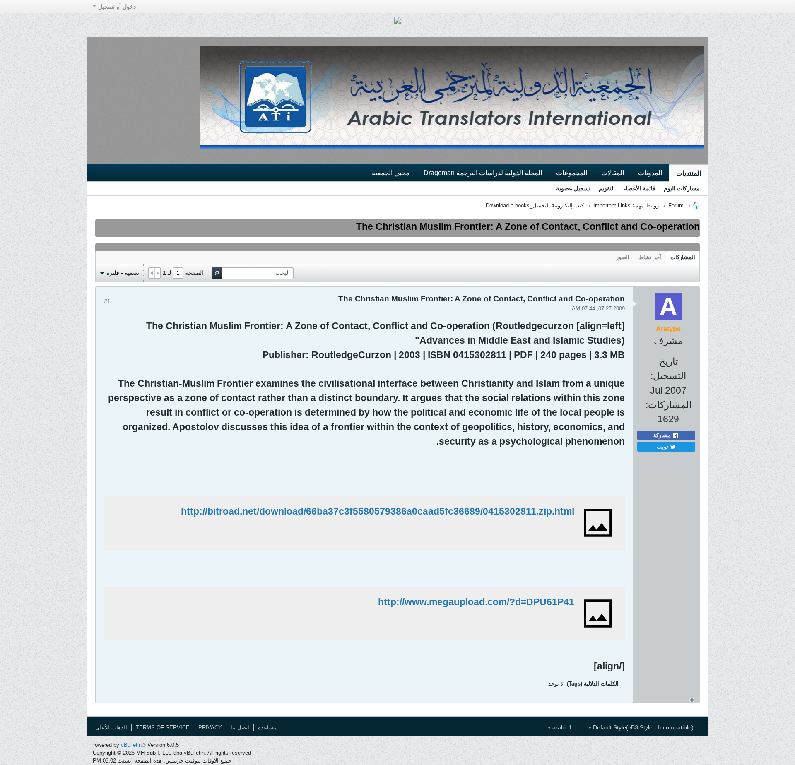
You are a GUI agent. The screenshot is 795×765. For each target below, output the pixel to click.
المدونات (650, 172)
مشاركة (662, 435)
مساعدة (267, 727)
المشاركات (682, 257)
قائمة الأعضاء (639, 188)
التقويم (607, 188)
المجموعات (571, 172)
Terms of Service (163, 727)
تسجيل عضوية (573, 188)
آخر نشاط (649, 257)
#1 (107, 301)
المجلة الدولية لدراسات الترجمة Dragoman (483, 172)
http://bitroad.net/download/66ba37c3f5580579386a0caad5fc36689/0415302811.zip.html (377, 511)
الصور (622, 257)
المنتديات (688, 173)
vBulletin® (133, 745)
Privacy (210, 727)
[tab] (683, 257)
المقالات (612, 172)
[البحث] (217, 273)
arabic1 (561, 727)
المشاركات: (668, 404)
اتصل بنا (240, 727)
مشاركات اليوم (682, 188)
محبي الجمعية (391, 172)
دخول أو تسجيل (117, 6)
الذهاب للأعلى (111, 727)
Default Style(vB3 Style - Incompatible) (642, 727)
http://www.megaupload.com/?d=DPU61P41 (476, 602)
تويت (663, 446)
